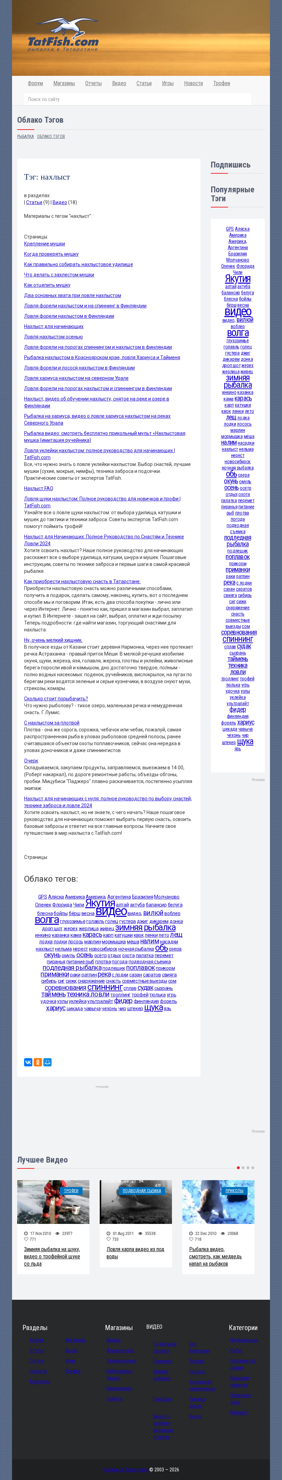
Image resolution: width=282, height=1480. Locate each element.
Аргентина (119, 897)
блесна (231, 299)
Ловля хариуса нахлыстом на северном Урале (76, 378)
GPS (42, 897)
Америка (75, 897)
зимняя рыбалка (145, 927)
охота (128, 955)
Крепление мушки (44, 243)
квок (139, 935)
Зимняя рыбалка (162, 1375)
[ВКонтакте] (28, 1062)
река (104, 974)
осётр (100, 955)
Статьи (144, 83)
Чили (78, 905)
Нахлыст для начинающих (54, 326)
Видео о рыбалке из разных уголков (163, 1426)
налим (149, 941)
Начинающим (244, 1340)
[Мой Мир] (47, 1062)
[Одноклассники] (38, 1062)
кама (76, 935)
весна (88, 913)
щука (153, 1007)
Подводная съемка (142, 1190)
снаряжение (91, 981)
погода (119, 961)
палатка (145, 955)
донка (176, 921)
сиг (61, 981)
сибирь (49, 981)
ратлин (89, 974)
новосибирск (103, 949)
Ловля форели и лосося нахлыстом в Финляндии (79, 368)
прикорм (165, 968)
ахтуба (137, 905)
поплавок (140, 968)
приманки (55, 974)
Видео (119, 83)
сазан (135, 974)
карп (108, 935)
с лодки (120, 974)
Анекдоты (39, 1381)
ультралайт (100, 1001)
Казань (114, 1340)
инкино (43, 935)
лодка (46, 941)
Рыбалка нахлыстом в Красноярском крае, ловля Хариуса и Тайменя (102, 357)
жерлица (89, 928)
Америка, (237, 241)
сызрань (163, 988)
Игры (168, 83)
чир (122, 1008)
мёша (133, 941)
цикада (75, 1008)
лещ (176, 935)
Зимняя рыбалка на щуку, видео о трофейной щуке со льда (52, 1256)
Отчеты (93, 83)
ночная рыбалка (136, 949)
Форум (35, 83)
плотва (103, 961)
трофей (140, 994)
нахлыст (45, 949)
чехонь (109, 1008)
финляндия (146, 1001)
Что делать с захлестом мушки (59, 274)
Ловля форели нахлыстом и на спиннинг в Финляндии (85, 305)
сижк (71, 981)
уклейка (77, 1001)
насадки (169, 941)
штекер (135, 1008)
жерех (71, 928)
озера (175, 949)
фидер (123, 1001)
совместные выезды (144, 981)
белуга (175, 905)
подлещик (113, 968)
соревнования (66, 988)
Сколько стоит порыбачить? (56, 698)
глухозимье (72, 921)
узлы (62, 1001)
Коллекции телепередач (201, 1385)
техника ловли (88, 994)
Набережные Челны (119, 1374)
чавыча (92, 1008)
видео (110, 910)
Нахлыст (197, 1371)
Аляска (56, 897)
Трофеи (221, 83)
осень (84, 955)
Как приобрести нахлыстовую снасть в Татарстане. (82, 581)
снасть (113, 981)
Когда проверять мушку (51, 254)
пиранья (56, 961)
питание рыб (80, 961)
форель (168, 1001)
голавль (95, 921)
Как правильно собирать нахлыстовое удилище (78, 264)
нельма (63, 949)
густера (127, 921)
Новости (193, 83)
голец (111, 921)
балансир (156, 905)
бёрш (74, 913)
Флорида (62, 905)
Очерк (31, 760)
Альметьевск (120, 1350)
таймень (53, 994)
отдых (114, 955)
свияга (169, 974)
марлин (92, 941)
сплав (130, 988)
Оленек (43, 905)
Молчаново (166, 897)
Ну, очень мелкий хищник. (53, 640)
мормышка (114, 941)
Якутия (100, 902)
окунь (52, 955)
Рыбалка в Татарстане (125, 1469)
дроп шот (52, 928)
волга (47, 919)
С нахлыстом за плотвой (51, 723)
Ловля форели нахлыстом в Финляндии (69, 316)
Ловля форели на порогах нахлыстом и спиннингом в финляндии (98, 388)
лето (164, 935)
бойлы (61, 913)
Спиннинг (162, 1361)
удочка (48, 1001)
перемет (164, 955)
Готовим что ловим (243, 1364)
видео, (135, 913)
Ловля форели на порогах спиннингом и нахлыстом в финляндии (98, 347)
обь (161, 948)
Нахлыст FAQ (38, 488)
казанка (60, 935)
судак (145, 988)
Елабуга (114, 1398)
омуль (68, 955)
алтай (231, 286)
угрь (171, 994)
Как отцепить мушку (47, 285)
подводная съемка (150, 961)
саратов (152, 974)
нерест (80, 949)
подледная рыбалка (72, 968)
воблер (172, 913)
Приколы (234, 1190)
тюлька (157, 994)
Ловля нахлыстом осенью (53, 336)
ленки (151, 935)
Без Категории (199, 1347)
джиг (142, 921)
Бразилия (142, 897)
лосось (75, 941)
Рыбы (236, 1350)
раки (75, 974)
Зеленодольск (122, 1361)
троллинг (120, 994)
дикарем (159, 921)
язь (167, 1008)
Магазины (64, 83)
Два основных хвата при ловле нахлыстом (72, 295)
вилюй (153, 913)
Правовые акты (240, 1398)
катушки (124, 935)
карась (92, 935)
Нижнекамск (119, 1388)
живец (107, 928)
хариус (55, 1008)
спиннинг (104, 987)
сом (172, 981)
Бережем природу (239, 1381)
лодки (60, 941)
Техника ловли (197, 1402)
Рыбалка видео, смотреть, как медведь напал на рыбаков (215, 1256)
